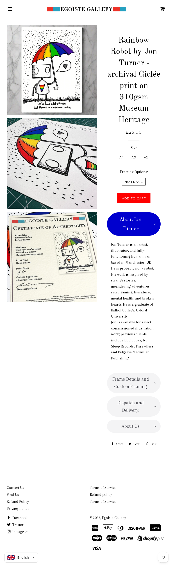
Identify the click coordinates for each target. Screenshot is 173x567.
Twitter (17, 525)
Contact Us (15, 487)
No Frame (134, 181)
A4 (121, 157)
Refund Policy (18, 501)
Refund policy (101, 494)
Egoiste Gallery (114, 518)
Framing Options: (134, 172)
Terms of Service (103, 487)
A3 (134, 157)
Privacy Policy (18, 508)
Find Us (13, 494)
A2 (146, 157)
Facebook (19, 518)
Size (134, 148)
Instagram (20, 532)
